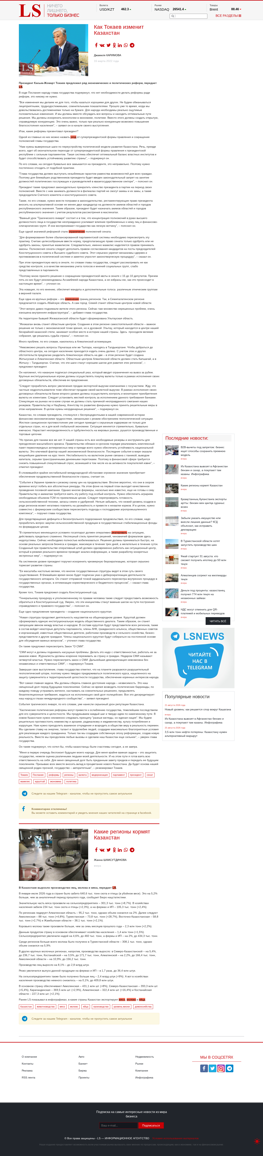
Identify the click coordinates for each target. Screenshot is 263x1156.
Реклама (27, 1070)
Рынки (139, 1063)
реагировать (119, 532)
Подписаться (151, 1125)
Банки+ (83, 1063)
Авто (81, 1056)
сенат (150, 775)
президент (136, 775)
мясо (122, 999)
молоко (131, 999)
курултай (40, 781)
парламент (119, 775)
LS (114, 887)
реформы (54, 775)
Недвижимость (144, 1056)
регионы (69, 775)
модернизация (100, 775)
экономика (55, 781)
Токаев (24, 775)
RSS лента (28, 1077)
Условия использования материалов (175, 1138)
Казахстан (26, 1006)
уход (73, 137)
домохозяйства (143, 1006)
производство (101, 1006)
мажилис (25, 781)
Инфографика (144, 1077)
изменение (72, 299)
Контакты (27, 1063)
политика (71, 781)
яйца (142, 999)
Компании (141, 1070)
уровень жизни (122, 1006)
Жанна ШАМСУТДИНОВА (110, 859)
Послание (38, 775)
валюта (83, 775)
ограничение (77, 231)
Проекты (84, 1077)
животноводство (46, 1006)
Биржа (83, 1070)
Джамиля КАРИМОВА (107, 55)
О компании (29, 1056)
